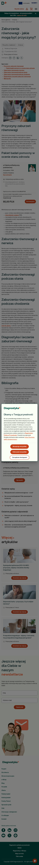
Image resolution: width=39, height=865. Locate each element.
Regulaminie (29, 433)
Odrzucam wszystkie (20, 452)
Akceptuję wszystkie (20, 446)
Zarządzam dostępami (19, 457)
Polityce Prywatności (10, 435)
